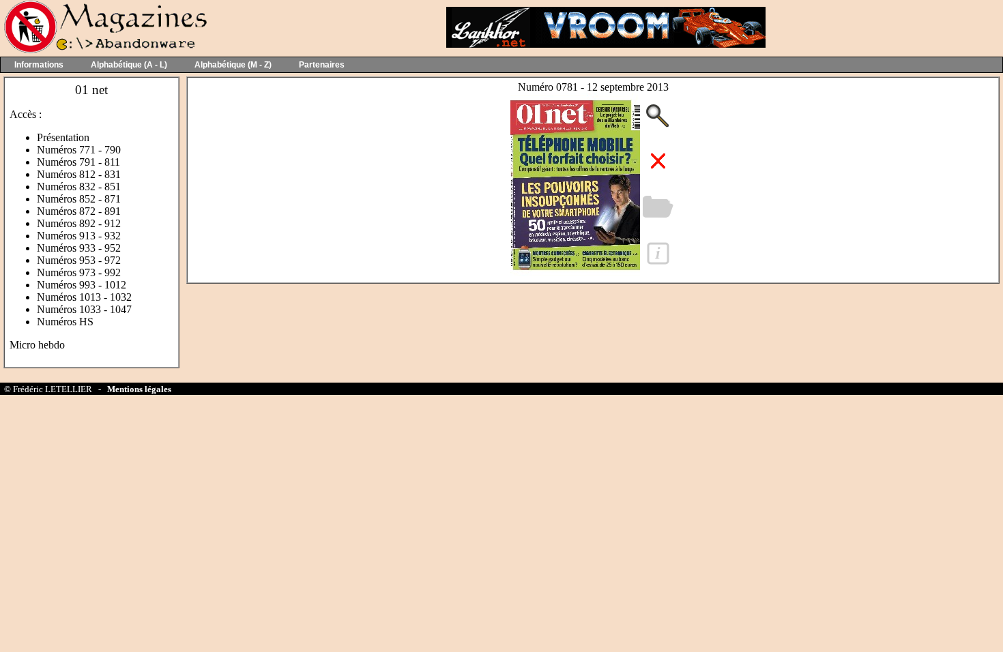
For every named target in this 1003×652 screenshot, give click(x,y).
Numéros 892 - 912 (79, 223)
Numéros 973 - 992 (79, 272)
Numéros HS (65, 321)
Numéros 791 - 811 (78, 162)
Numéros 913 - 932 (79, 235)
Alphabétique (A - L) (129, 65)
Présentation (63, 137)
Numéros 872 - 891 (79, 211)
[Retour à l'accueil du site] (104, 50)
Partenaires (322, 65)
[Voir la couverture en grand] (575, 272)
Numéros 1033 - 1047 (84, 309)
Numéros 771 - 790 (79, 149)
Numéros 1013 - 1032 (84, 297)
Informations (38, 65)
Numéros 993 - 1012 (81, 285)
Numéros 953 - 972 (79, 260)
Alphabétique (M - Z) (233, 65)
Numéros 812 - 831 (79, 174)
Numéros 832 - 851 (79, 186)
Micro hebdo (37, 345)
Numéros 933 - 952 (79, 248)
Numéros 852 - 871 (79, 199)
